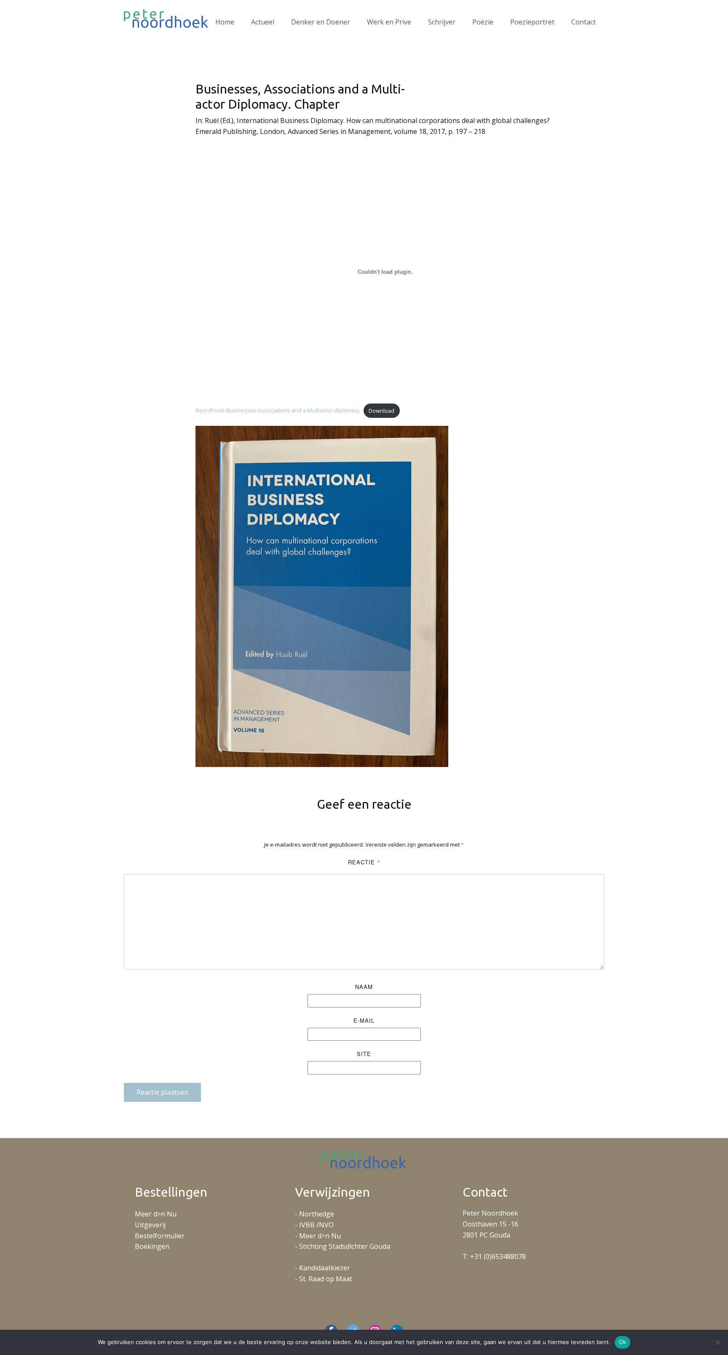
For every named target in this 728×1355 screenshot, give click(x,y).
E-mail (364, 1020)
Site (364, 1054)
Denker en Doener (320, 22)
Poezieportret (532, 22)
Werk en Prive (389, 22)
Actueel (262, 22)
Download (381, 410)
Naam (364, 987)
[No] (717, 1342)
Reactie (364, 862)
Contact (583, 22)
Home (224, 22)
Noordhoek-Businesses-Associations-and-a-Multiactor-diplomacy (277, 410)
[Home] (166, 18)
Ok (622, 1342)
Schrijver (441, 22)
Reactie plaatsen (162, 1092)
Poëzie (482, 22)
